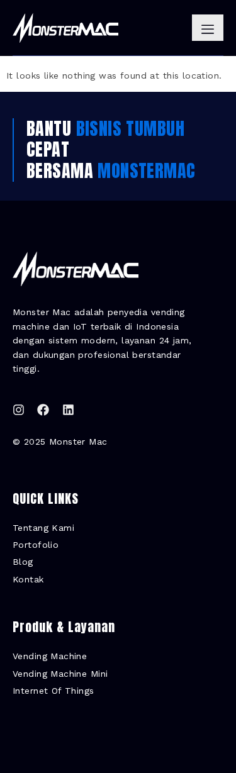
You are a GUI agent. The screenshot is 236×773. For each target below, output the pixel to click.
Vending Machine (50, 656)
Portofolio (36, 545)
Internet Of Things (53, 691)
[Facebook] (43, 410)
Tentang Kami (43, 528)
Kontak (28, 579)
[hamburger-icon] (207, 27)
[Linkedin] (68, 410)
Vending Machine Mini (60, 674)
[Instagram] (19, 410)
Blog (23, 562)
